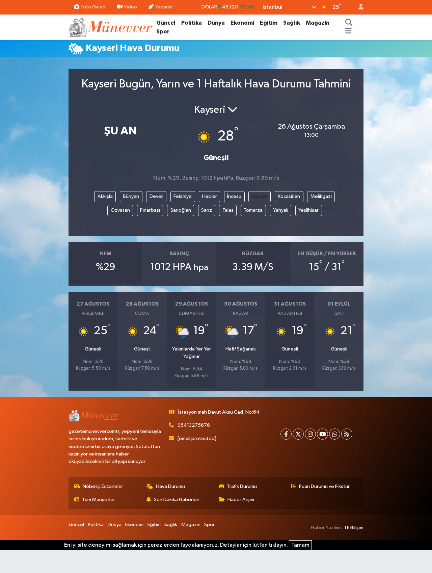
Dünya (216, 23)
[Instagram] (310, 434)
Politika (191, 23)
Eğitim (268, 23)
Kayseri (260, 196)
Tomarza (253, 210)
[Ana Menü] (348, 31)
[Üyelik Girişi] (358, 7)
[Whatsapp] (334, 434)
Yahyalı (280, 210)
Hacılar (209, 196)
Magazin (317, 23)
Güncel (166, 23)
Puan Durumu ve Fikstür (324, 486)
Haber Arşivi (240, 499)
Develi (156, 196)
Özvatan (120, 210)
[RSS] (346, 434)
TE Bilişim (353, 527)
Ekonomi (242, 23)
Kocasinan (289, 196)
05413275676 (194, 425)
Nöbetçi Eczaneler (103, 486)
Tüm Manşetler (98, 499)
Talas (228, 210)
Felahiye (182, 196)
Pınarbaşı (150, 210)
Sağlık (291, 23)
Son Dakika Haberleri (176, 499)
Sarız (206, 210)
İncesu (234, 196)
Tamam (300, 545)
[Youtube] (322, 434)
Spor (162, 31)
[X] (298, 434)
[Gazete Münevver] (111, 26)
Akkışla (105, 196)
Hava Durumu (170, 486)
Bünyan (131, 196)
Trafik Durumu (242, 486)
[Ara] (349, 23)
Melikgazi (321, 196)
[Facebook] (286, 434)
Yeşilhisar (308, 210)
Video (130, 6)
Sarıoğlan (180, 210)
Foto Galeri (93, 6)
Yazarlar (164, 6)
